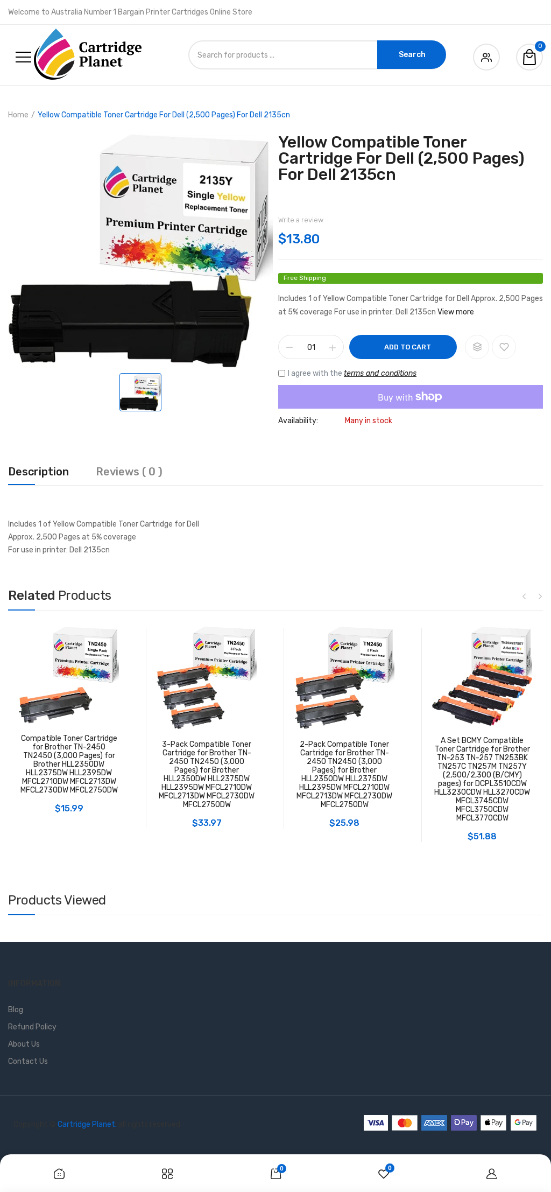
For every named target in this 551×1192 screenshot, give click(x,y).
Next (540, 596)
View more (455, 312)
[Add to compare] (477, 347)
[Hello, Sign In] (486, 55)
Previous (524, 596)
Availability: (298, 421)
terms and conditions (380, 373)
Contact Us (28, 1061)
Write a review (300, 220)
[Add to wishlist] (504, 347)
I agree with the (352, 373)
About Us (24, 1044)
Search (412, 54)
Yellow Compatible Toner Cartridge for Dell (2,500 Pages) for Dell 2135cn (401, 158)
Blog (15, 1009)
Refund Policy (32, 1027)
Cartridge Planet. (87, 1124)
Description (38, 472)
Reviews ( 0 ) (129, 472)
